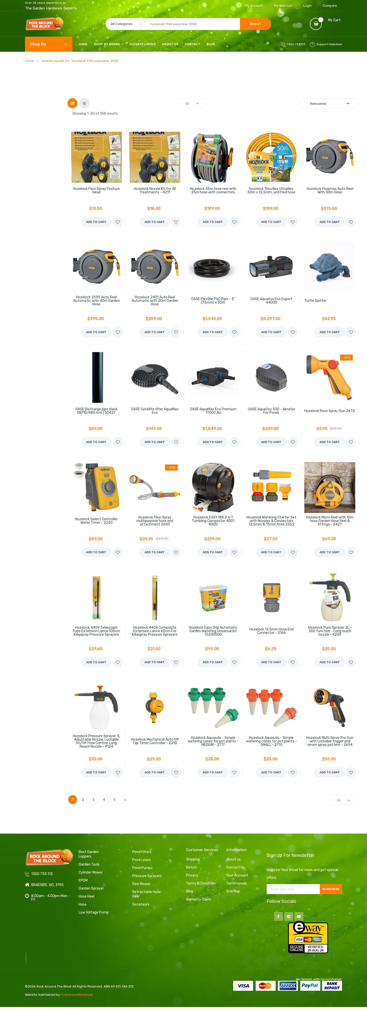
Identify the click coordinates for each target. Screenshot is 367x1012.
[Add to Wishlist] (118, 222)
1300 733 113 (296, 44)
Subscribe (331, 889)
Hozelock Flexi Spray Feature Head (96, 190)
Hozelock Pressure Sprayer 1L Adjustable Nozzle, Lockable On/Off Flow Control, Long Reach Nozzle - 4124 (96, 741)
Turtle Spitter (315, 301)
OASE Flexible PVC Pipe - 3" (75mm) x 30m (213, 300)
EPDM (83, 880)
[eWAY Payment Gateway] (308, 937)
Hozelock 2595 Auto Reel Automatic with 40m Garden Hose (96, 301)
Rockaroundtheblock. (77, 995)
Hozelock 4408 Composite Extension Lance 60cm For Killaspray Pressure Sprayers (155, 631)
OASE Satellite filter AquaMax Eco (155, 411)
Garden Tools (89, 864)
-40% (171, 467)
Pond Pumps (142, 868)
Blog (210, 44)
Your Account (237, 875)
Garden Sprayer (91, 888)
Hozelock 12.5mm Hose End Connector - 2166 (271, 631)
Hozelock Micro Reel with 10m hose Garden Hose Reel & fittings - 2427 (330, 521)
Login (307, 5)
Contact (192, 44)
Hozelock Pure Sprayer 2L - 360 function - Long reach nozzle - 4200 (330, 631)
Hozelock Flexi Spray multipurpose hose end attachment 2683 (155, 521)
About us (233, 859)
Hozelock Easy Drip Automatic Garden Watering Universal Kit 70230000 (213, 631)
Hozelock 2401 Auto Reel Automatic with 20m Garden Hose (155, 301)
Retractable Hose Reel (146, 894)
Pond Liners (141, 860)
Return (191, 867)
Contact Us (235, 867)
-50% (346, 357)
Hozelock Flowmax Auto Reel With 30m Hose (330, 190)
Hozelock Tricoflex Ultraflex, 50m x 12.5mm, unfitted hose (271, 190)
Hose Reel (86, 896)
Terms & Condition (201, 883)
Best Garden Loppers (89, 854)
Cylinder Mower (91, 872)
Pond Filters (142, 852)
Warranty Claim (198, 899)
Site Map (233, 891)
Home (29, 61)
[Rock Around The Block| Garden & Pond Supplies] (44, 24)
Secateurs (140, 904)
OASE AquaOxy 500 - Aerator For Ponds (271, 411)
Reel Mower (141, 884)
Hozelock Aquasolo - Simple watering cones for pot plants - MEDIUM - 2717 (213, 741)
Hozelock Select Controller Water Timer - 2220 (96, 520)
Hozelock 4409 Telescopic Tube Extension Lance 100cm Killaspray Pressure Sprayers (96, 631)
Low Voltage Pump (94, 912)
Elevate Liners (143, 44)
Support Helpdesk (329, 44)
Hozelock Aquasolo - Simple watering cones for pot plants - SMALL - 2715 (271, 741)
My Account (254, 5)
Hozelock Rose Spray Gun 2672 (329, 411)
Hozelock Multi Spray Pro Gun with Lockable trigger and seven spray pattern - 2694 (329, 741)
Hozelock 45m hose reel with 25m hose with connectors (213, 190)
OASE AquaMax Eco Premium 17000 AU (213, 411)
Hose (83, 904)
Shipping (193, 859)
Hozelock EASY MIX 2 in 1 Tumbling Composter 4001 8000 (213, 521)
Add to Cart (96, 222)
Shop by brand (107, 44)
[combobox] (188, 24)
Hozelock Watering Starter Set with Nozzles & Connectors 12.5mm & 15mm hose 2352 (271, 521)
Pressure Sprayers (147, 876)
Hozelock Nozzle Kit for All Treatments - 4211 (155, 190)
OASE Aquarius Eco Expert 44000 (271, 300)
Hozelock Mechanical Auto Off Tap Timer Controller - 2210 (155, 741)
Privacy (192, 875)
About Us (170, 44)
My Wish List (283, 5)
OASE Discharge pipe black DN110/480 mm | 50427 (96, 411)
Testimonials (236, 883)
